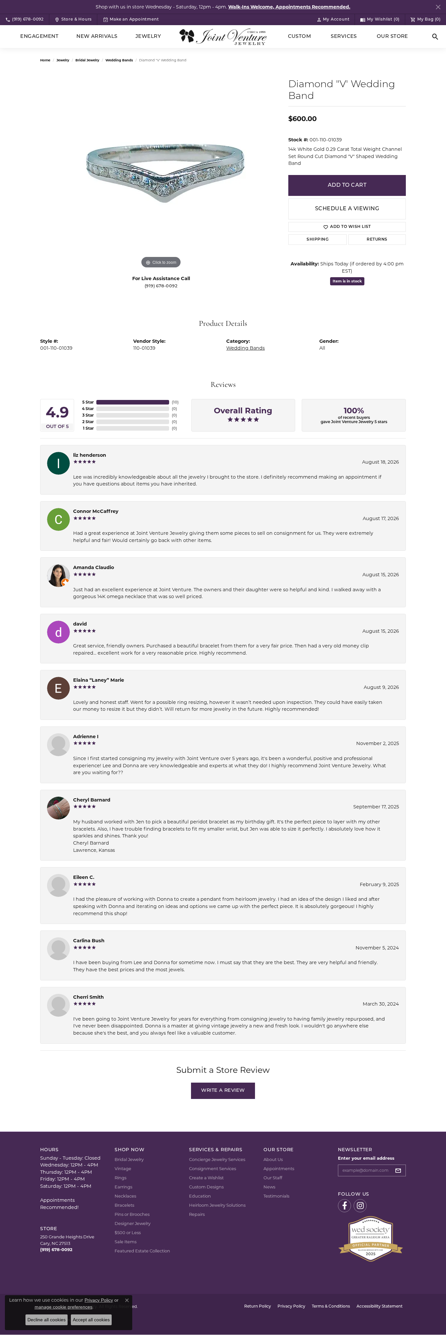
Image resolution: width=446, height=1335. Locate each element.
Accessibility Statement (380, 1307)
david (80, 624)
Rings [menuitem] (120, 1177)
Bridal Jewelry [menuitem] (129, 1159)
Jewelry (148, 36)
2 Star (88, 421)
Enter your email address (366, 1158)
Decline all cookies (46, 1319)
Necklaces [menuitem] (125, 1196)
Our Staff (272, 1177)
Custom (299, 36)
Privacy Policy (291, 1307)
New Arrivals (97, 36)
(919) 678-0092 (161, 286)
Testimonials (276, 1196)
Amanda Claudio (93, 567)
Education (200, 1196)
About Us (273, 1159)
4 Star (88, 408)
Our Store (392, 36)
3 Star (88, 415)
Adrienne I (86, 736)
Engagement (39, 36)
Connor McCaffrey (96, 511)
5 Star (88, 402)
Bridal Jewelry (87, 60)
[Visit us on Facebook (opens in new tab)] (344, 1205)
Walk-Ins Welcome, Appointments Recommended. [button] (289, 7)
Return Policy (257, 1307)
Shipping (317, 240)
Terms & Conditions (331, 1307)
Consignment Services (212, 1168)
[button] (333, 19)
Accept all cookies (91, 1319)
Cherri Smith (88, 997)
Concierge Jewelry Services (217, 1159)
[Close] (438, 7)
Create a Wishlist (206, 1177)
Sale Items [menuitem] (125, 1241)
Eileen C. (83, 877)
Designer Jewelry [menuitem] (133, 1223)
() (175, 402)
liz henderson (89, 455)
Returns (377, 240)
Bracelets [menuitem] (124, 1205)
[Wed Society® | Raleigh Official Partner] (370, 1238)
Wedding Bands (119, 60)
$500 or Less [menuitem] (128, 1232)
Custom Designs (206, 1186)
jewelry (62, 60)
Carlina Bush (88, 941)
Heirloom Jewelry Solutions (217, 1205)
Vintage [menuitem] (123, 1168)
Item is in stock (347, 281)
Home (45, 60)
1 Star (88, 428)
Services (344, 36)
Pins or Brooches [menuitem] (132, 1214)
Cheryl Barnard (91, 800)
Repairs (197, 1214)
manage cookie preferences (63, 1307)
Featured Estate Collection (142, 1250)
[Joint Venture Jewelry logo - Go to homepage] (223, 36)
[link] (24, 19)
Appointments (278, 1168)
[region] (161, 172)
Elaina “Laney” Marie (98, 680)
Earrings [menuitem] (123, 1186)
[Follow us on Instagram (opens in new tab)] (360, 1205)
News (269, 1186)
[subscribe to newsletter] (400, 1170)
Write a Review (223, 1090)
